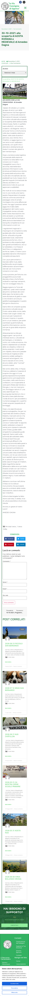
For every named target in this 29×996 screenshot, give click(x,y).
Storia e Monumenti (6, 963)
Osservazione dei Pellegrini (20, 942)
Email (5, 588)
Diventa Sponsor (19, 951)
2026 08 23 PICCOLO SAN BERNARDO (14, 645)
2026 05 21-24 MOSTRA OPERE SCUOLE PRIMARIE (12, 784)
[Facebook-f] (20, 2)
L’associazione (21, 964)
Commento (6, 561)
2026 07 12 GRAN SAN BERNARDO (14, 689)
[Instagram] (24, 2)
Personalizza (14, 988)
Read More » (8, 662)
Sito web (5, 595)
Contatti (19, 955)
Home (18, 961)
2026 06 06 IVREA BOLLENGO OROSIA (13, 878)
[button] (25, 7)
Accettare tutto (14, 983)
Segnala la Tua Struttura (21, 947)
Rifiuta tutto (14, 992)
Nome (5, 582)
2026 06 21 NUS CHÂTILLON (11, 735)
